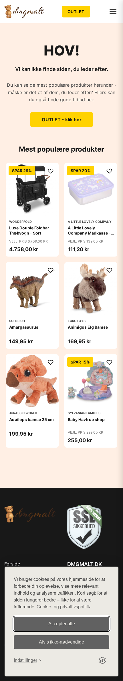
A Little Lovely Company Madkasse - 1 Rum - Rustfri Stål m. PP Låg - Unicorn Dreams (91, 235)
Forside (12, 564)
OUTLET (76, 11)
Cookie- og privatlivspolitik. (64, 606)
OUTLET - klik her (62, 119)
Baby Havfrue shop (86, 419)
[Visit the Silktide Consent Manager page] (102, 660)
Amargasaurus (23, 327)
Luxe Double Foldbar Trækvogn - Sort (29, 230)
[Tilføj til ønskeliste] (50, 171)
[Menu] (113, 11)
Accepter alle (61, 623)
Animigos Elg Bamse (88, 327)
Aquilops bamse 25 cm (31, 419)
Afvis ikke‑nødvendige (61, 642)
